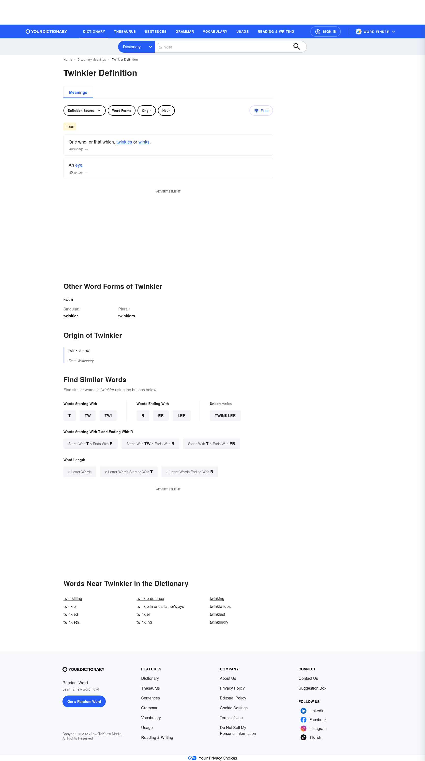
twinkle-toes (220, 606)
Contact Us (308, 678)
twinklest (217, 614)
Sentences (150, 698)
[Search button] (299, 46)
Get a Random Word (84, 701)
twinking (217, 598)
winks (144, 141)
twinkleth (71, 622)
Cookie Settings (234, 708)
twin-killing (72, 598)
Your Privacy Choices (218, 758)
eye (78, 165)
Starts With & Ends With (90, 443)
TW (88, 415)
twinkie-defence (150, 598)
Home (67, 59)
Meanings (78, 92)
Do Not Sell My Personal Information (238, 730)
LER (182, 415)
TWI (108, 415)
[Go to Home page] (46, 31)
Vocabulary (151, 717)
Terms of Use (231, 717)
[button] (325, 31)
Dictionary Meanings (91, 59)
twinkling (144, 622)
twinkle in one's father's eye (160, 606)
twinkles (124, 141)
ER (161, 415)
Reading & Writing (157, 737)
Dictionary (132, 46)
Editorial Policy (233, 698)
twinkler (225, 415)
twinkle (74, 350)
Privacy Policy (232, 688)
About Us (228, 678)
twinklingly (219, 622)
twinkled (70, 614)
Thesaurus (150, 688)
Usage (147, 727)
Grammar (149, 708)
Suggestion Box (312, 688)
